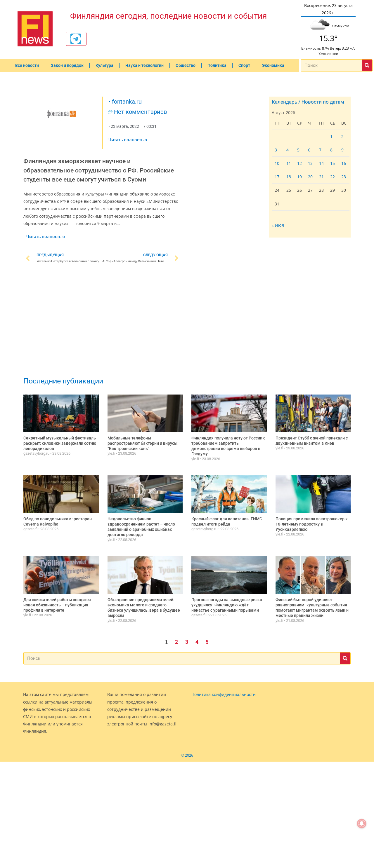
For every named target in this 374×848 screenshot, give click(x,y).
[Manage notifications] (361, 823)
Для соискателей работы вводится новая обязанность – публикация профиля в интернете (57, 605)
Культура (104, 65)
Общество (185, 65)
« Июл (278, 225)
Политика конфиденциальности (223, 694)
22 (332, 176)
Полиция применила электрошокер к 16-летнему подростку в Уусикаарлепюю (312, 524)
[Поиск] (367, 65)
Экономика (273, 65)
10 (277, 163)
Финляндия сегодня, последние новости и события (168, 16)
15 (332, 163)
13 (310, 163)
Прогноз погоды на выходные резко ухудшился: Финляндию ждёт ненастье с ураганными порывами (226, 605)
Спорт (244, 65)
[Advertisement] (102, 316)
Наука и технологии (144, 65)
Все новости (27, 65)
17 (277, 176)
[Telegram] (75, 39)
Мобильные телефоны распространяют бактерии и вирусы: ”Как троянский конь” (143, 443)
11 (288, 163)
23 (343, 176)
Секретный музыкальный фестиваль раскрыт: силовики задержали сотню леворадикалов (59, 443)
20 (310, 176)
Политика (216, 65)
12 (299, 163)
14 (321, 163)
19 (299, 176)
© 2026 (187, 755)
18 (288, 176)
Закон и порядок (67, 65)
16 (343, 163)
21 (321, 176)
